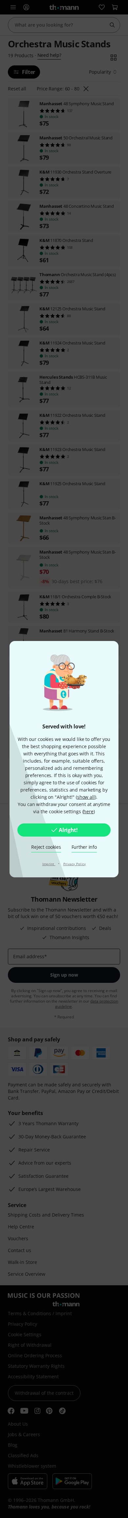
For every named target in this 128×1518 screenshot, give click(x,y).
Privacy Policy (74, 864)
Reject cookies (46, 847)
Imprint (48, 864)
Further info (84, 847)
